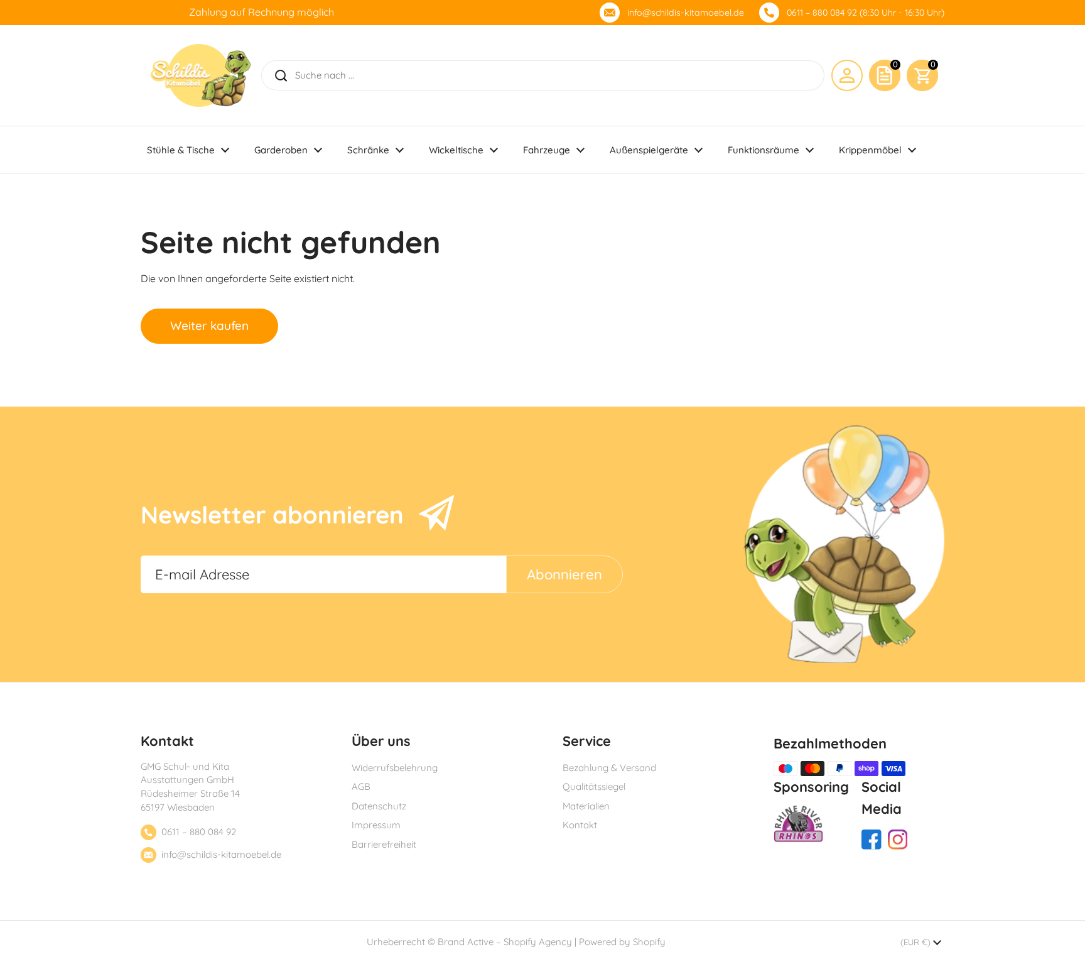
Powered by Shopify (622, 942)
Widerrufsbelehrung (395, 768)
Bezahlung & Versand (609, 768)
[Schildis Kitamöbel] (201, 75)
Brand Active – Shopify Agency (505, 942)
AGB (361, 786)
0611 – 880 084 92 (198, 832)
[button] (922, 75)
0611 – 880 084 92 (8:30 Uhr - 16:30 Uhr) (865, 12)
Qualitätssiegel (594, 786)
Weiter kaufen (209, 325)
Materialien (586, 806)
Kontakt (580, 825)
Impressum (376, 825)
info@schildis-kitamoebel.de (685, 12)
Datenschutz (379, 806)
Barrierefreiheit (384, 844)
